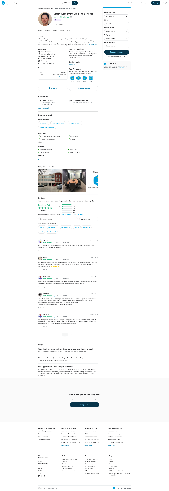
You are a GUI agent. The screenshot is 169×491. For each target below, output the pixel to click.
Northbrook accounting (114, 431)
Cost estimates (67, 468)
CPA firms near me (89, 434)
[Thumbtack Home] (3, 3)
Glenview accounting (114, 439)
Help (110, 459)
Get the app (66, 464)
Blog (39, 473)
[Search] (75, 3)
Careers (40, 468)
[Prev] (65, 334)
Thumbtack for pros (91, 459)
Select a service (109, 12)
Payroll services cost (44, 439)
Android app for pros (92, 473)
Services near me (67, 466)
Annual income (109, 27)
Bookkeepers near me (90, 436)
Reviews (61, 30)
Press (40, 470)
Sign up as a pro (90, 461)
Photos (54, 30)
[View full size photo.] (50, 180)
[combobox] (34, 3)
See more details (43, 108)
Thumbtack (41, 8)
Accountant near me (90, 431)
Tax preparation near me (91, 439)
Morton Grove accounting (115, 442)
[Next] (72, 334)
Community (89, 464)
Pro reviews (89, 468)
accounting (49, 8)
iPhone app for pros (91, 471)
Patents (111, 468)
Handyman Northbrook (68, 431)
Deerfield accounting (114, 434)
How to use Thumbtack (69, 459)
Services (47, 30)
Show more (65, 445)
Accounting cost (43, 436)
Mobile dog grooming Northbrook (71, 442)
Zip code (107, 20)
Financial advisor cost (44, 434)
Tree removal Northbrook (68, 436)
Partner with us (43, 463)
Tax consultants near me (91, 442)
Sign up (64, 461)
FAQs (68, 30)
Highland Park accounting (115, 436)
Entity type (108, 35)
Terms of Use (113, 464)
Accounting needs (110, 42)
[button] (45, 19)
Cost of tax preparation (45, 431)
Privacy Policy (113, 466)
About (40, 30)
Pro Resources (90, 466)
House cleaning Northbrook (69, 439)
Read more (62, 77)
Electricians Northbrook (68, 434)
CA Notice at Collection (116, 471)
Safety (111, 461)
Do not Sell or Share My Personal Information (119, 474)
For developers (43, 466)
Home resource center (69, 471)
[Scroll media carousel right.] (99, 180)
